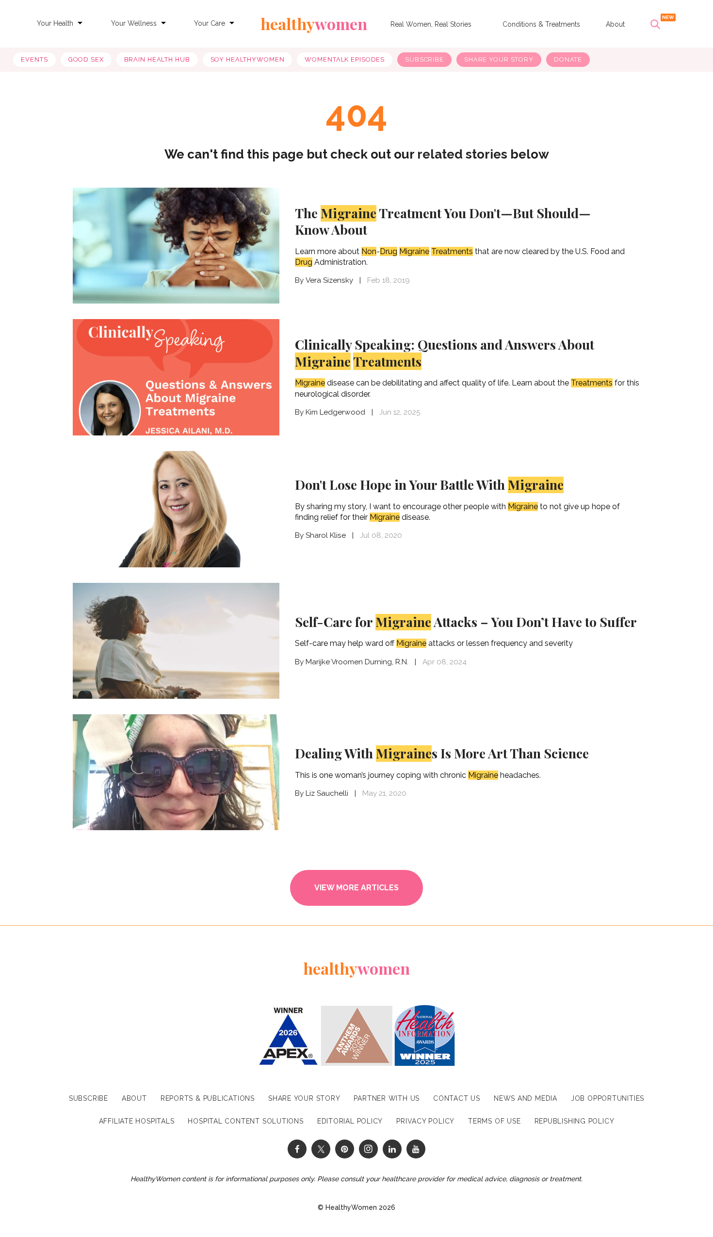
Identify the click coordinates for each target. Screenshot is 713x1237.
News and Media (525, 1098)
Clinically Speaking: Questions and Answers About (444, 353)
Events (34, 59)
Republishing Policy (575, 1121)
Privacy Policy (425, 1121)
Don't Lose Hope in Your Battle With (429, 484)
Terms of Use (494, 1121)
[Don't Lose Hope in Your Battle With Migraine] (176, 508)
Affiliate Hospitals (137, 1121)
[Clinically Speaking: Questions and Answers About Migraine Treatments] (176, 376)
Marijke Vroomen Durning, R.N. (357, 662)
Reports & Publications (208, 1098)
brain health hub (157, 59)
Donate (568, 59)
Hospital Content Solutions (245, 1121)
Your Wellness (134, 23)
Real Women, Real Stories (430, 24)
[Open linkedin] (392, 1149)
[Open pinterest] (344, 1149)
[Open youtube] (415, 1149)
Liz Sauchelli (327, 793)
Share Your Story (499, 59)
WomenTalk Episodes (345, 59)
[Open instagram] (368, 1149)
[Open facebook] (297, 1149)
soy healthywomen (248, 59)
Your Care (209, 23)
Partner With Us (387, 1098)
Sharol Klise (326, 535)
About (615, 24)
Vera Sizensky (329, 280)
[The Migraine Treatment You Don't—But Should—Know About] (176, 246)
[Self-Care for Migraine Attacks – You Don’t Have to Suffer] (176, 640)
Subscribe (424, 59)
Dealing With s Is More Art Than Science (442, 753)
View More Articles (356, 887)
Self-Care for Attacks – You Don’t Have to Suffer (466, 621)
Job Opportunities (607, 1098)
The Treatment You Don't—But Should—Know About (443, 221)
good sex (86, 59)
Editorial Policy (350, 1121)
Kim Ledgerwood (335, 412)
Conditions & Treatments (541, 24)
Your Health (55, 23)
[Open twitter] (320, 1149)
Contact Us (456, 1098)
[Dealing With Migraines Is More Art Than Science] (176, 772)
